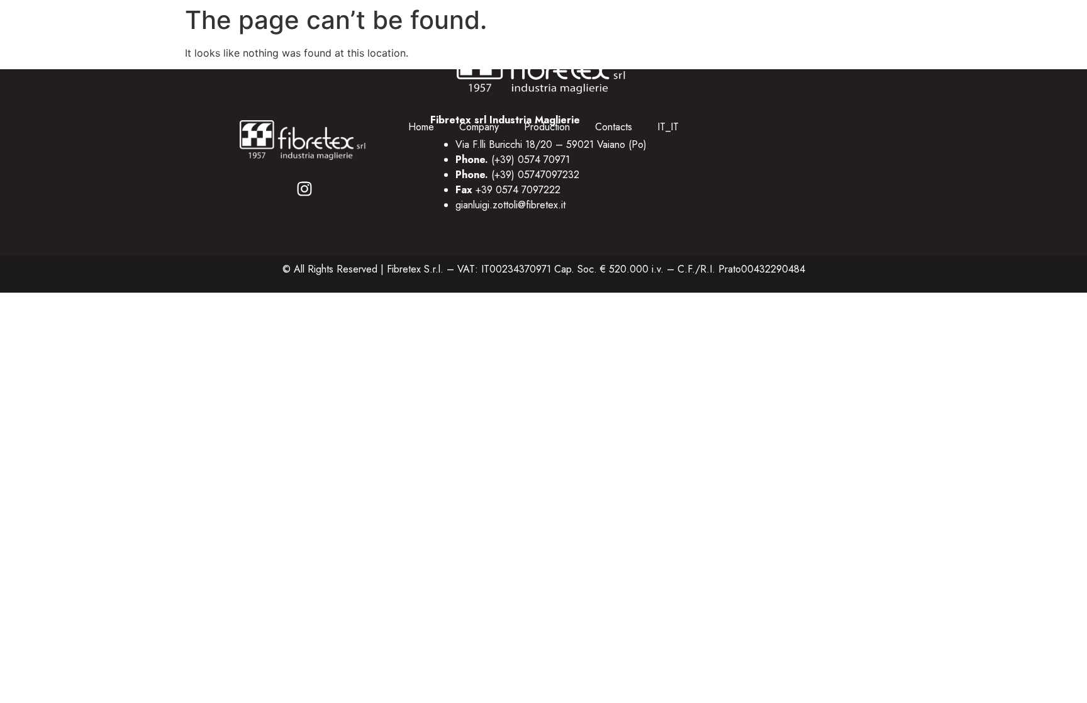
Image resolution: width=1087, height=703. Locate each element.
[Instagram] (304, 188)
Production (547, 127)
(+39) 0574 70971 (530, 159)
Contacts (613, 127)
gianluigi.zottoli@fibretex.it (510, 205)
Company (479, 127)
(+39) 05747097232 (535, 174)
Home (421, 127)
